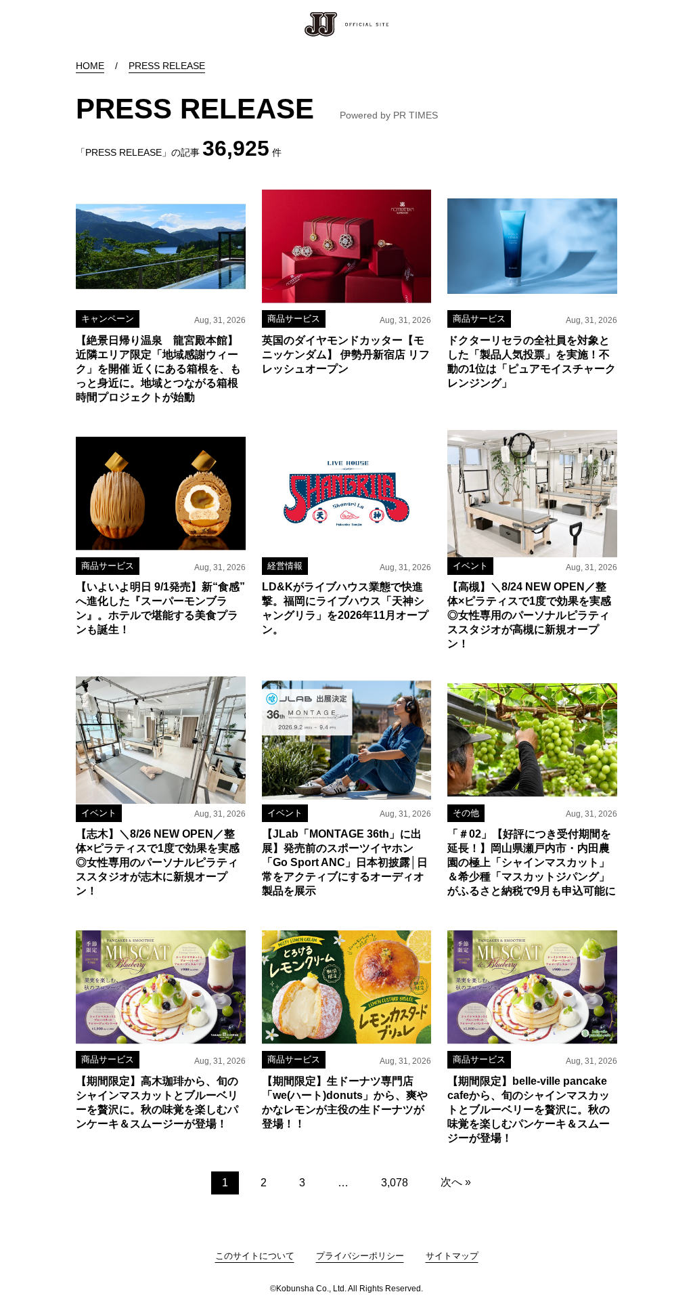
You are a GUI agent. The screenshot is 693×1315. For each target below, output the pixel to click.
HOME (90, 65)
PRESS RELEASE (167, 65)
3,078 (394, 1182)
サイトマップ (452, 1256)
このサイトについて (254, 1256)
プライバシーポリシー (360, 1256)
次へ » (456, 1182)
